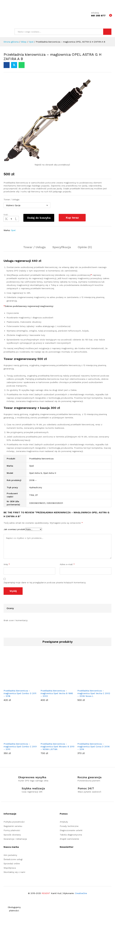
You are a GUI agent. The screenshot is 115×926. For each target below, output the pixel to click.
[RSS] (65, 856)
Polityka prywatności (14, 822)
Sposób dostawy (12, 834)
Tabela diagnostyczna (71, 834)
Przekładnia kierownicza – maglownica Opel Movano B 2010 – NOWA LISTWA (57, 746)
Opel (13, 230)
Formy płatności (12, 830)
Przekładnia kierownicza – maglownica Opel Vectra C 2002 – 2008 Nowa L (93, 693)
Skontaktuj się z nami (14, 872)
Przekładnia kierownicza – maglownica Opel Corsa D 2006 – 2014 (93, 746)
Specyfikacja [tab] (61, 247)
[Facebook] (60, 856)
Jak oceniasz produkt (14, 529)
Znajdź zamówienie (69, 839)
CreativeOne (81, 893)
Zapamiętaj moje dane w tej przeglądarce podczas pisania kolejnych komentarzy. (45, 582)
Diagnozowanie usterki (71, 830)
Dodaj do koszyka (38, 217)
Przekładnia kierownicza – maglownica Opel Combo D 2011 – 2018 (20, 693)
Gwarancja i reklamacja (15, 839)
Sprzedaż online (12, 863)
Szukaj (107, 32)
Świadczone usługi (13, 859)
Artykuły (64, 822)
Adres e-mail (67, 564)
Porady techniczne (69, 826)
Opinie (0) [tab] (85, 247)
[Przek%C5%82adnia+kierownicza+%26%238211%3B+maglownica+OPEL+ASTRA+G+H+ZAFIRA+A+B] (14, 65)
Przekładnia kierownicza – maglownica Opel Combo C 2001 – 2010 (20, 746)
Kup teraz (72, 217)
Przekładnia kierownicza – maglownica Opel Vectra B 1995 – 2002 (57, 693)
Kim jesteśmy (10, 855)
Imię (7, 564)
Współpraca (10, 868)
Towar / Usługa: (12, 199)
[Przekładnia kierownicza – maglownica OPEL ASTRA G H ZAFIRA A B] (7, 65)
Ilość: (6, 215)
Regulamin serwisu (13, 826)
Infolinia (95, 13)
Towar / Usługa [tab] (34, 247)
